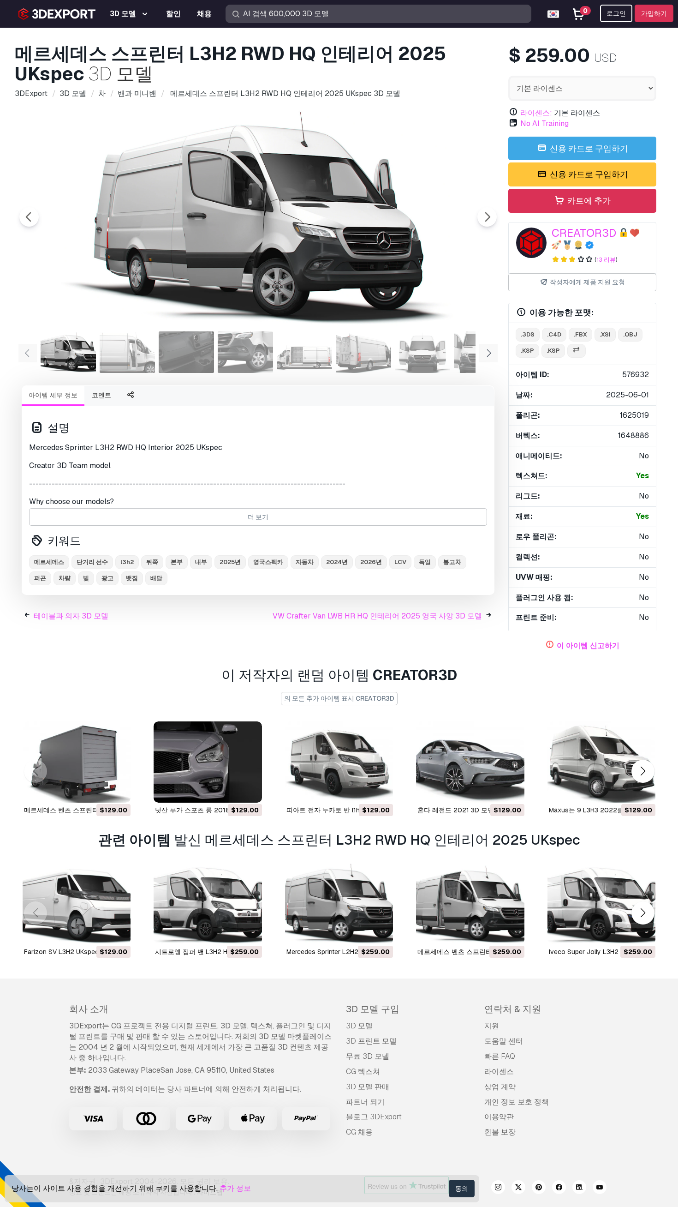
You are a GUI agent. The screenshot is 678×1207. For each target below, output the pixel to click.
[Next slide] (487, 217)
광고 (107, 578)
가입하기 (654, 13)
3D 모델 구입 (372, 1009)
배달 (156, 578)
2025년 (230, 562)
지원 (491, 1026)
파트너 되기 (365, 1102)
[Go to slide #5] (304, 352)
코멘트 (101, 395)
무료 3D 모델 (367, 1056)
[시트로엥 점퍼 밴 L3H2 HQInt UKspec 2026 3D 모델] (208, 904)
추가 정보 (235, 1188)
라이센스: (536, 113)
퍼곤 (40, 578)
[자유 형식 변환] (576, 351)
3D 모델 (359, 1026)
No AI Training (544, 123)
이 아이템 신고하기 (588, 645)
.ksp (527, 350)
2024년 (337, 562)
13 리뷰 (606, 260)
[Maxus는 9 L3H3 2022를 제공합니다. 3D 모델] (601, 762)
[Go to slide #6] (363, 352)
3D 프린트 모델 (371, 1041)
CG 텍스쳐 (363, 1071)
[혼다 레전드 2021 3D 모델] (470, 762)
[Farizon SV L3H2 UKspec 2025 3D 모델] (77, 904)
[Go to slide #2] (127, 352)
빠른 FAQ (499, 1056)
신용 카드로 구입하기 (588, 148)
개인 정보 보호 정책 (516, 1102)
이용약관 (499, 1117)
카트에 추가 (588, 200)
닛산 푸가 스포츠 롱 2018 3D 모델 (205, 810)
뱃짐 (132, 578)
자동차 (305, 562)
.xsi (605, 334)
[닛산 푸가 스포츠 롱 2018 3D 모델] (208, 762)
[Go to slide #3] (186, 352)
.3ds (528, 334)
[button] (642, 771)
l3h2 (127, 562)
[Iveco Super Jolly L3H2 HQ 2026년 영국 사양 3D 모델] (601, 904)
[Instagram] (498, 1188)
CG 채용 (359, 1132)
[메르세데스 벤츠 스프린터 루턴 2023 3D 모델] (77, 762)
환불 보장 (500, 1132)
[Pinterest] (538, 1188)
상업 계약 (500, 1087)
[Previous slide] (29, 217)
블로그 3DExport (374, 1117)
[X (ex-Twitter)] (518, 1188)
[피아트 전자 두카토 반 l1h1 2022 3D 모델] (339, 762)
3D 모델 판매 (367, 1087)
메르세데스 (49, 562)
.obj (630, 334)
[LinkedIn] (579, 1188)
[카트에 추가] (98, 790)
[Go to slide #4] (245, 352)
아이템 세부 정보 (53, 395)
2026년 (371, 562)
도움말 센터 (503, 1041)
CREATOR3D (584, 233)
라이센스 (499, 1071)
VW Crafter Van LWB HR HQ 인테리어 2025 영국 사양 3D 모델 (377, 616)
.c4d (554, 334)
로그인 (616, 13)
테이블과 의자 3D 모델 (71, 616)
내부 (201, 562)
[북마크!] (117, 790)
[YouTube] (599, 1188)
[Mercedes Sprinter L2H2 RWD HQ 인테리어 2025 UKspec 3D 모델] (339, 904)
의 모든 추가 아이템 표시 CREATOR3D (339, 698)
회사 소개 (88, 1009)
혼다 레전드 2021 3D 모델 (455, 810)
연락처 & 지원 (512, 1009)
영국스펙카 (268, 562)
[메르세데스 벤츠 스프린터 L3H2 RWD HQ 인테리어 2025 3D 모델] (470, 904)
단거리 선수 (92, 562)
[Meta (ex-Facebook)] (559, 1188)
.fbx (580, 334)
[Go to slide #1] (68, 352)
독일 (425, 562)
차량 (65, 578)
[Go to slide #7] (422, 352)
